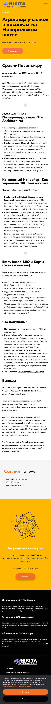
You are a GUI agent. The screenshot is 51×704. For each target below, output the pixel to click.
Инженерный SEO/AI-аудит (20, 600)
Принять (25, 692)
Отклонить (25, 699)
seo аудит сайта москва (16, 478)
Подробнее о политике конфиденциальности (17, 686)
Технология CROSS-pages (19, 633)
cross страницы (12, 481)
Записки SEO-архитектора (19, 617)
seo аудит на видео (14, 485)
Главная (9, 668)
